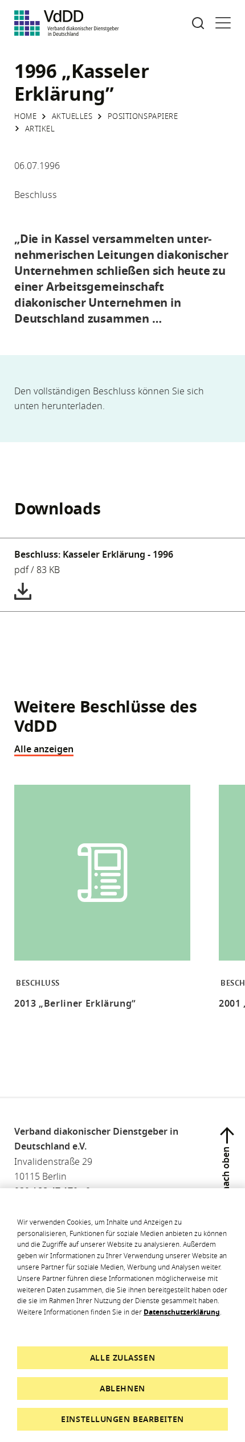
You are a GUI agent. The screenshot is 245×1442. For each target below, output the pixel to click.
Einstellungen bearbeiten (122, 1419)
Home (25, 116)
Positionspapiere (143, 116)
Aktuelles (72, 116)
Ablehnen (122, 1388)
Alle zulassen (122, 1357)
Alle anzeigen (44, 749)
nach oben (225, 1169)
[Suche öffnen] (198, 23)
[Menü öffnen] (223, 23)
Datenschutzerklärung (182, 1312)
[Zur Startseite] (66, 23)
